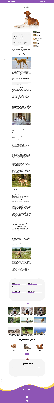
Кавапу (14, 350)
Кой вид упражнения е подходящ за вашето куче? (38, 35)
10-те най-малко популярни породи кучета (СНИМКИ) (14, 315)
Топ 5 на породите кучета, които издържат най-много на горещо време (39, 325)
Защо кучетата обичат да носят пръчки (39, 43)
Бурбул (27, 350)
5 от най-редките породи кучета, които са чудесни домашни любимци (27, 335)
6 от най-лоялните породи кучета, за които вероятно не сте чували (14, 324)
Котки (38, 1)
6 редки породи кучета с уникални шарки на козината (39, 315)
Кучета (34, 1)
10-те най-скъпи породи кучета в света (27, 315)
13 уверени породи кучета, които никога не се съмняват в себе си (39, 31)
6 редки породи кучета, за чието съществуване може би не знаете (27, 324)
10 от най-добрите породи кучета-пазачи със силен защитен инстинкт (39, 39)
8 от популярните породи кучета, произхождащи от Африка (14, 335)
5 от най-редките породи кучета (39, 334)
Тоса (40, 350)
